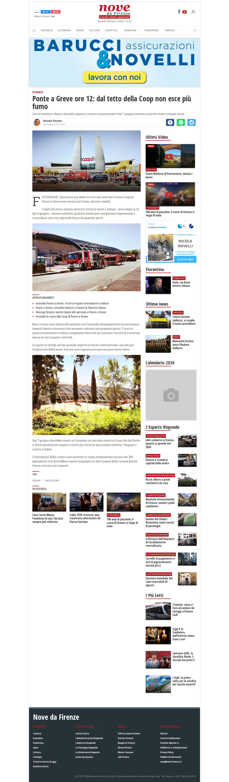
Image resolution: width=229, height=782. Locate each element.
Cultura (94, 30)
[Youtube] (184, 11)
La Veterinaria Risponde (87, 752)
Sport (80, 30)
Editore (163, 733)
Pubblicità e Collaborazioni (173, 747)
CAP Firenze (123, 757)
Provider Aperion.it (169, 742)
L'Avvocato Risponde (85, 742)
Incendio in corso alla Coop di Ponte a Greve (62, 316)
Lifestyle (111, 30)
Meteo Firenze (125, 747)
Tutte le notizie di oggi (44, 761)
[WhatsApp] (181, 122)
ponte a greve (52, 480)
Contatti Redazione (170, 738)
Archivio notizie (40, 766)
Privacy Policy (167, 752)
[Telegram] (191, 122)
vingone (36, 480)
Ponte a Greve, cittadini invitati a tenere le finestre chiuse (71, 308)
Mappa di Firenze (126, 742)
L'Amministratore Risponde (89, 738)
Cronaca (47, 30)
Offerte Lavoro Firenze (129, 733)
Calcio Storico (82, 733)
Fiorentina (152, 30)
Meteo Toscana (125, 752)
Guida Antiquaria (84, 757)
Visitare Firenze (125, 738)
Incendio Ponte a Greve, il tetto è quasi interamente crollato (72, 303)
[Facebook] (179, 11)
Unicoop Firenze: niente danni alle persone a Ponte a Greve (71, 312)
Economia (64, 30)
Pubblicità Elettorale (170, 757)
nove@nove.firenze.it (171, 761)
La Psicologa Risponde (86, 747)
